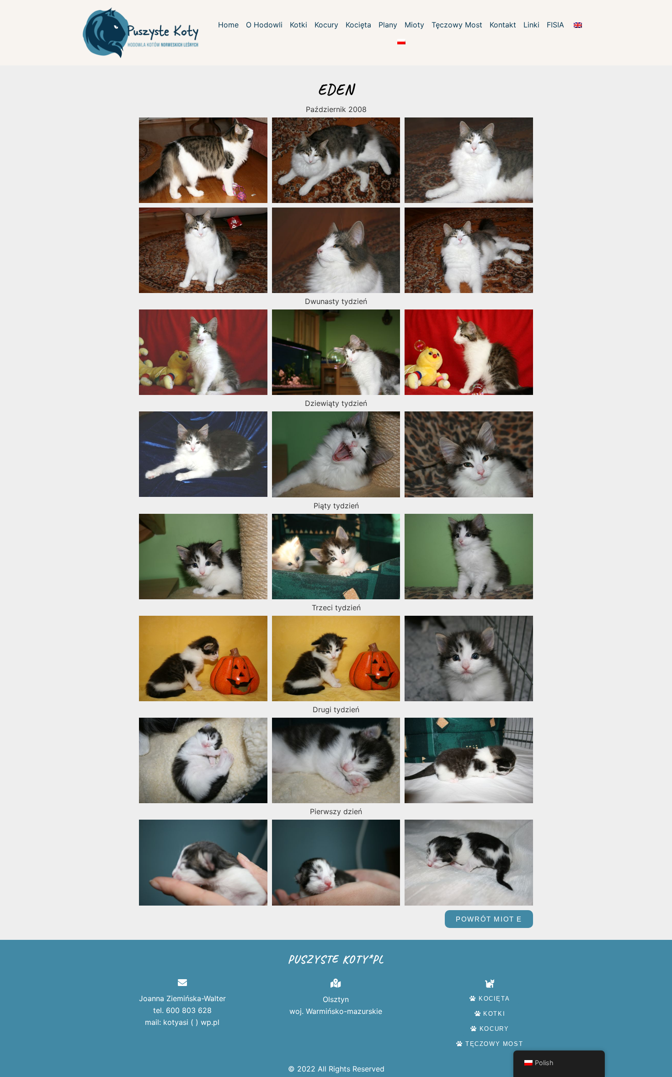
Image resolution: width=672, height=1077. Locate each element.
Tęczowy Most (457, 24)
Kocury (326, 24)
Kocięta (358, 24)
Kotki (298, 24)
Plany (388, 24)
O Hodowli (264, 24)
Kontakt (503, 24)
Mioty (414, 24)
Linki (531, 24)
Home (228, 24)
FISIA (555, 24)
